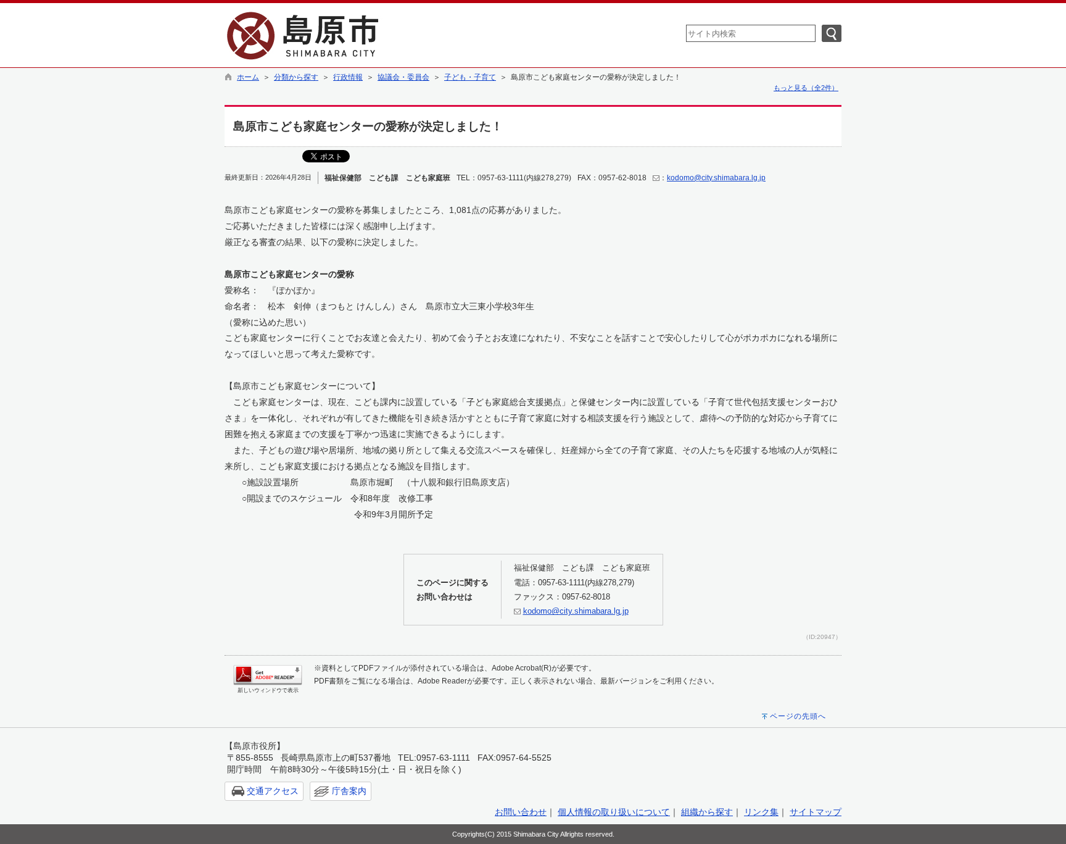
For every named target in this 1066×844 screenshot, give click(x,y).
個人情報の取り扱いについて (614, 812)
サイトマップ (815, 812)
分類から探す (296, 77)
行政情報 (348, 77)
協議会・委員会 (403, 77)
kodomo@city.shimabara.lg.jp (716, 178)
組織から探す (707, 812)
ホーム (248, 77)
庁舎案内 (349, 791)
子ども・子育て (470, 77)
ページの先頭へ (798, 716)
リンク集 (761, 812)
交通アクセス (273, 791)
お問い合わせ (521, 812)
